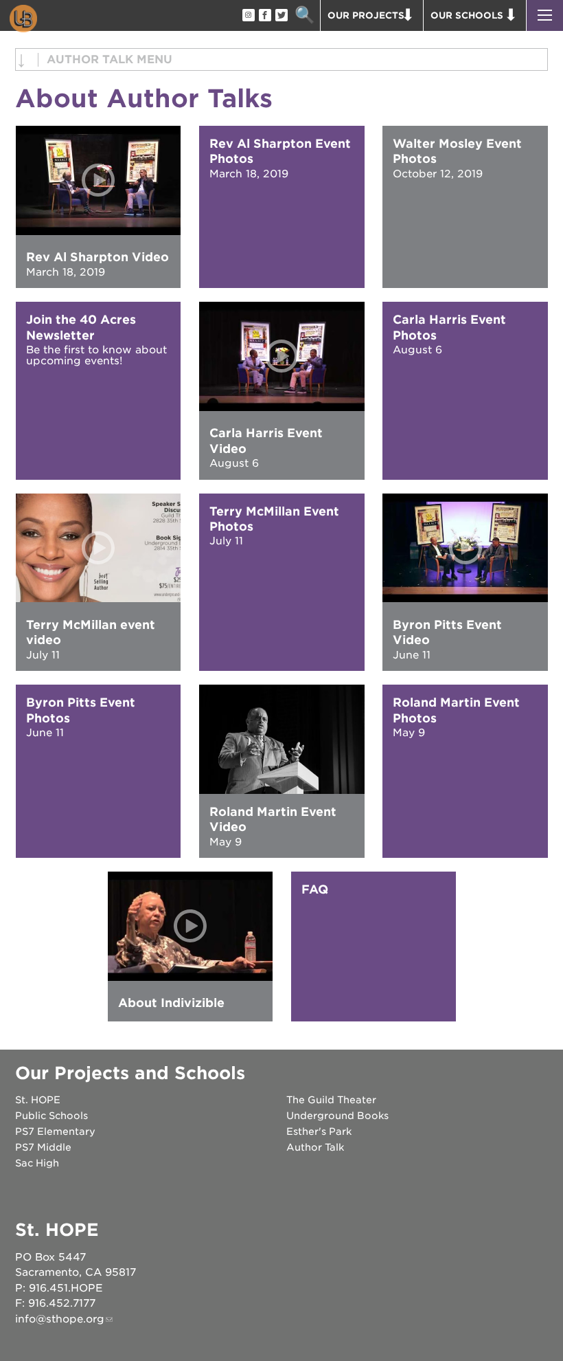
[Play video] (98, 180)
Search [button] (304, 15)
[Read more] (282, 739)
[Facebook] (264, 16)
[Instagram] (248, 16)
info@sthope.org (59, 1319)
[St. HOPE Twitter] (281, 16)
